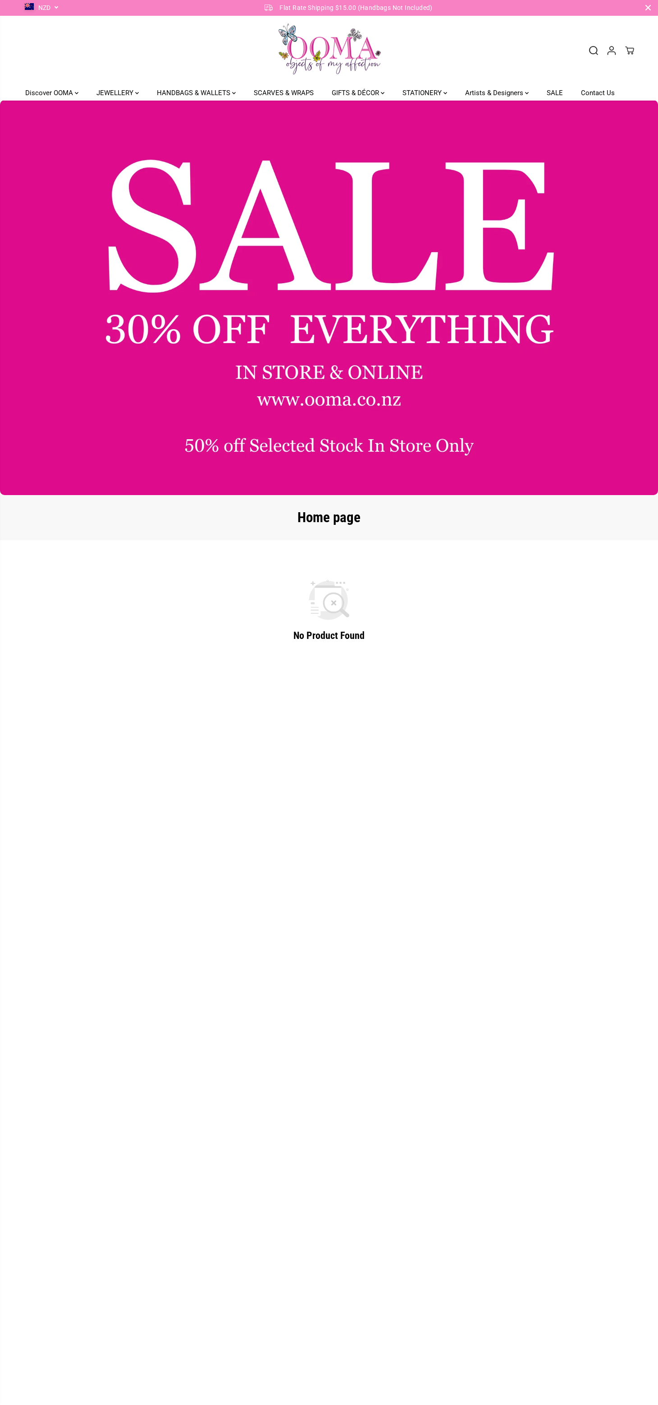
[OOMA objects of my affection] (329, 50)
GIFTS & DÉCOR (356, 92)
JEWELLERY (115, 92)
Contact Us (598, 92)
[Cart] (629, 50)
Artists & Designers (495, 92)
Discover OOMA (50, 92)
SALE (555, 92)
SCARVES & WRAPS (284, 92)
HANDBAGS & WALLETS (194, 92)
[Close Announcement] (648, 7)
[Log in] (611, 50)
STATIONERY (422, 92)
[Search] (593, 50)
